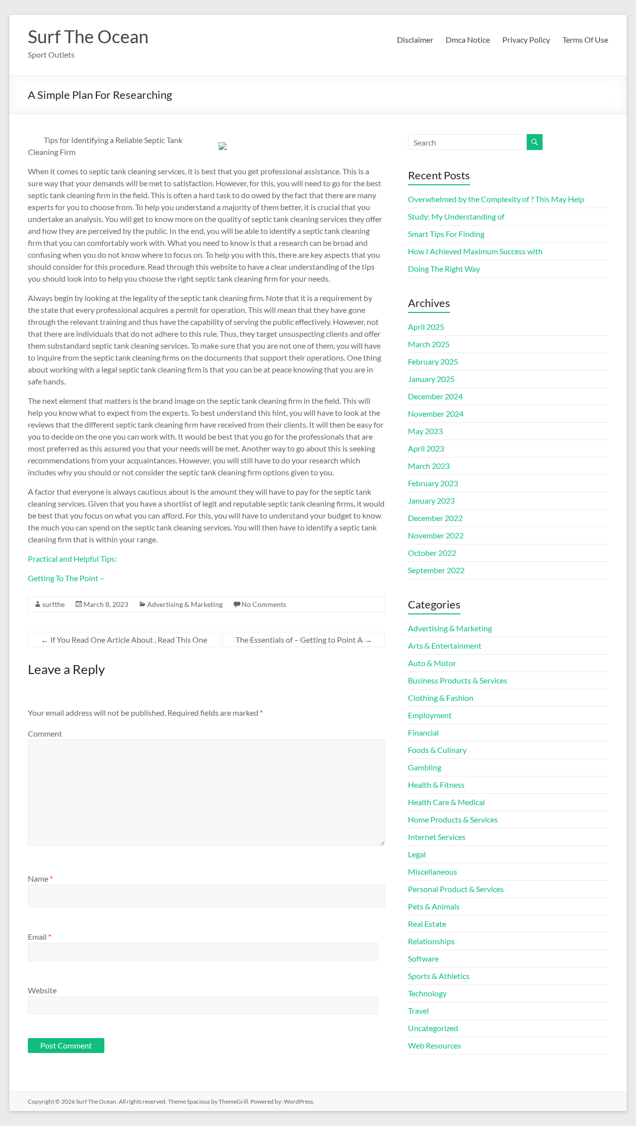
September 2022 (436, 570)
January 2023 (431, 500)
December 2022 (435, 518)
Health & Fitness (436, 784)
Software (423, 958)
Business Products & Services (457, 680)
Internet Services (437, 836)
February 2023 (433, 483)
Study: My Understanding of (456, 216)
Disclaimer (415, 39)
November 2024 (436, 413)
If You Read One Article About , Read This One (124, 639)
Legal (417, 854)
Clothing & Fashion (441, 697)
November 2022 (436, 535)
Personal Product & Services (456, 889)
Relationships (431, 941)
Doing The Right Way (444, 268)
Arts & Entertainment (444, 645)
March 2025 (429, 344)
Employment (430, 715)
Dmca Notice (468, 39)
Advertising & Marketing (185, 604)
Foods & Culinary (437, 749)
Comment (45, 733)
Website (42, 990)
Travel (418, 1010)
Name (40, 878)
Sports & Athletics (439, 975)
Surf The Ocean (88, 36)
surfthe (53, 604)
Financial (423, 732)
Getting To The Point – (66, 578)
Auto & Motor (432, 663)
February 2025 (433, 361)
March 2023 (429, 465)
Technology (427, 993)
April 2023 (426, 448)
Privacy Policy (526, 39)
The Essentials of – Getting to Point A (304, 639)
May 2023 (425, 431)
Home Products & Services (453, 819)
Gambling (424, 767)
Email (39, 936)
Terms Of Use (585, 39)
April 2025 (426, 326)
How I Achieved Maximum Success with (475, 251)
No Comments (263, 604)
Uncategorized (433, 1028)
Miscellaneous (432, 871)
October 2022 (432, 552)
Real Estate (427, 923)
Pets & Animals (434, 906)
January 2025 (431, 378)
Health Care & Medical (446, 802)
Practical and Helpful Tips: (72, 558)
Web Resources (434, 1045)
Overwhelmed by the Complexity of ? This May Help (496, 199)
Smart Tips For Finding (446, 233)
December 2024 (435, 396)
